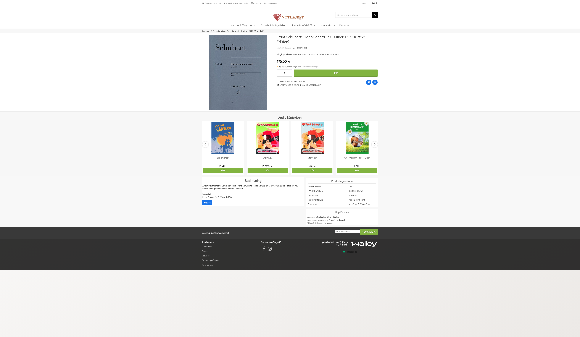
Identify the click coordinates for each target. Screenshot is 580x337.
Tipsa (208, 202)
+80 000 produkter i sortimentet (265, 3)
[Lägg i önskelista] (368, 82)
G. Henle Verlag (300, 47)
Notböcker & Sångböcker (242, 25)
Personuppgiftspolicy (211, 260)
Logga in (364, 3)
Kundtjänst (207, 246)
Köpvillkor (206, 255)
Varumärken (207, 264)
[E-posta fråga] (375, 82)
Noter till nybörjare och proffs (237, 3)
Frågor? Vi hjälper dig (212, 3)
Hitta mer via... (326, 25)
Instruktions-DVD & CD (302, 25)
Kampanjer (344, 25)
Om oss (205, 251)
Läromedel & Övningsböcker (272, 25)
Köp (336, 73)
